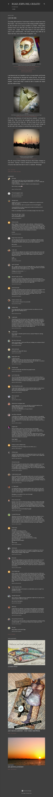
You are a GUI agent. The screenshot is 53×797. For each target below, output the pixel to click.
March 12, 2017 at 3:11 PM (16, 583)
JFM (13, 178)
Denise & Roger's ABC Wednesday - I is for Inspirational (26, 158)
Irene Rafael (14, 571)
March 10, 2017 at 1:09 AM (16, 399)
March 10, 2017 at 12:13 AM (17, 382)
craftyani (14, 307)
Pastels (15, 171)
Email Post (13, 169)
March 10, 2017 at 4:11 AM (16, 441)
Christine (14, 367)
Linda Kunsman (15, 474)
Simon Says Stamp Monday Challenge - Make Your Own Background (26, 66)
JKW (13, 606)
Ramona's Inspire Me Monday (26, 71)
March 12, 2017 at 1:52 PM (16, 567)
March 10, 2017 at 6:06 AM (17, 448)
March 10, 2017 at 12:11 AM (16, 371)
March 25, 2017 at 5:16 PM (16, 631)
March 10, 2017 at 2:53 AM (16, 422)
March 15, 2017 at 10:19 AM (16, 615)
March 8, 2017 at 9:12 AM (16, 234)
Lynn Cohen (14, 375)
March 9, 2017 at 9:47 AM (16, 328)
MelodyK (14, 200)
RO (12, 627)
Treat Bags (19, 171)
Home (13, 9)
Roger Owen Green (16, 237)
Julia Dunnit (14, 287)
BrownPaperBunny (16, 386)
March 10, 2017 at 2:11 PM (16, 510)
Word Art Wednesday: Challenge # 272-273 (26, 67)
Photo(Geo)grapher (16, 193)
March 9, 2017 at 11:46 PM (16, 363)
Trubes (13, 527)
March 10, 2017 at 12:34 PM (17, 496)
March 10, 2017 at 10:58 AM (17, 470)
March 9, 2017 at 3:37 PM (16, 345)
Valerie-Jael (14, 349)
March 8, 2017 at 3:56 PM (16, 296)
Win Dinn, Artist (15, 340)
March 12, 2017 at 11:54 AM (16, 554)
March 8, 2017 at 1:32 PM (16, 260)
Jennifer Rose (15, 595)
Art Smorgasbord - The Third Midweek (24, 731)
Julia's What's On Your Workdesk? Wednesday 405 (26, 116)
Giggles (13, 426)
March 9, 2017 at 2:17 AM (16, 313)
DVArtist (14, 452)
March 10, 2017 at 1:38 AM (16, 410)
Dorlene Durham (15, 299)
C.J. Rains (14, 486)
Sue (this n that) (15, 414)
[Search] (44, 3)
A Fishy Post (13, 667)
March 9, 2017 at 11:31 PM (16, 352)
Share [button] (9, 169)
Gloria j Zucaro (15, 499)
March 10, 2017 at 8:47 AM (17, 458)
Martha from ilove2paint (17, 403)
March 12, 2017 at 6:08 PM (17, 591)
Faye (13, 558)
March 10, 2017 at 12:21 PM (17, 482)
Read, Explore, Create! (26, 3)
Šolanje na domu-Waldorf (17, 444)
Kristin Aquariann (15, 587)
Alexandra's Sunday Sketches (26, 70)
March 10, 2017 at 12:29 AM (17, 392)
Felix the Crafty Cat (16, 276)
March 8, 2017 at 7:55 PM (16, 303)
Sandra (13, 548)
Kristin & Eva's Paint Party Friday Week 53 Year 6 (26, 69)
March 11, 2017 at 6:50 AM (16, 544)
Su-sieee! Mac (15, 514)
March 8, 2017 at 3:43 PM (16, 284)
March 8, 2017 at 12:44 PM (17, 246)
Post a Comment (11, 634)
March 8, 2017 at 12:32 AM (16, 196)
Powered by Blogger (27, 790)
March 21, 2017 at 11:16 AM (16, 623)
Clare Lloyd (14, 396)
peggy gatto (15, 356)
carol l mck (14, 264)
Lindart (13, 317)
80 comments (13, 769)
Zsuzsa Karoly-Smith (16, 618)
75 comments (13, 668)
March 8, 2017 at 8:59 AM (16, 218)
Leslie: (13, 250)
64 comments (13, 733)
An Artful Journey (15, 767)
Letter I (12, 171)
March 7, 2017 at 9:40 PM (16, 189)
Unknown (14, 222)
